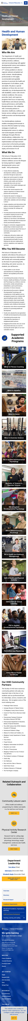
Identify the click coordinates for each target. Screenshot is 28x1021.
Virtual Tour (5, 985)
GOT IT (14, 1018)
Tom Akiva (11, 867)
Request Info (5, 977)
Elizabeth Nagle (8, 874)
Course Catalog (6, 999)
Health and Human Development (11, 914)
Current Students (7, 961)
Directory (6, 895)
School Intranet (6, 996)
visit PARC (14, 849)
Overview (6, 891)
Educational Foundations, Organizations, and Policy (14, 909)
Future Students (6, 958)
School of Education (14, 3)
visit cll (14, 813)
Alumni (4, 966)
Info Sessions (6, 980)
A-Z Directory (6, 993)
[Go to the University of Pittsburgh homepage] (5, 929)
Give (3, 982)
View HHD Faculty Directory (14, 878)
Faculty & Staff (6, 963)
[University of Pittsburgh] (4, 3)
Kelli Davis (8, 871)
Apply (3, 974)
